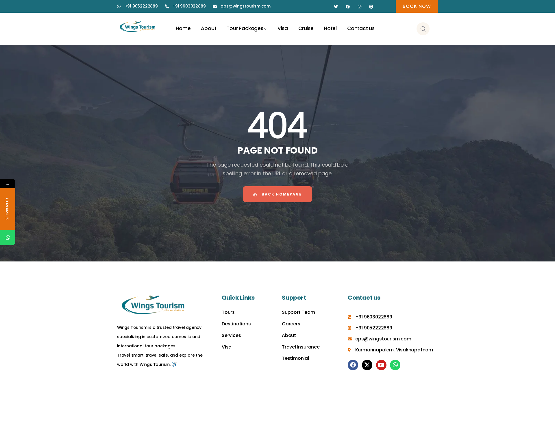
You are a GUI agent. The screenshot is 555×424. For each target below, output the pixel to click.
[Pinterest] (371, 6)
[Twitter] (336, 6)
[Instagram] (359, 6)
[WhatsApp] (7, 237)
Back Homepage (281, 194)
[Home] (137, 27)
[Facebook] (347, 6)
